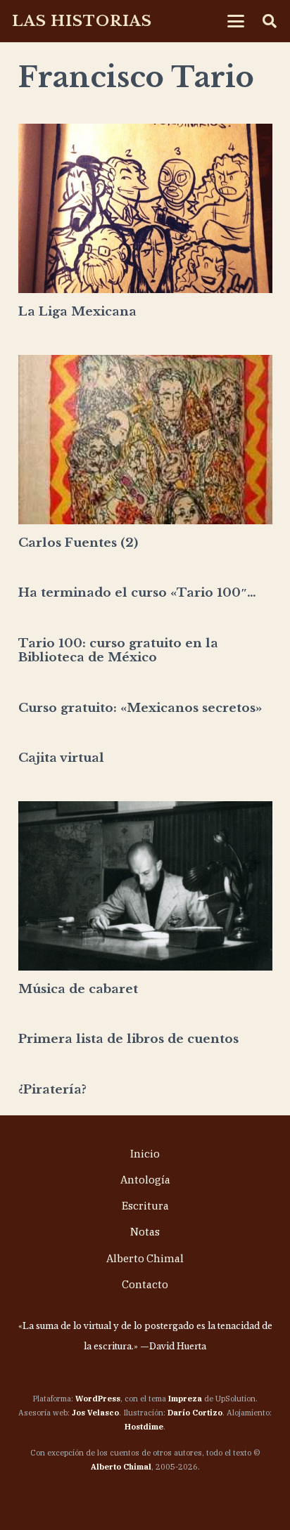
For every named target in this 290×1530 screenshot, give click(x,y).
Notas (145, 1231)
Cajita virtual (61, 758)
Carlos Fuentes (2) (78, 543)
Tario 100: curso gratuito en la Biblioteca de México (118, 650)
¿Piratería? (52, 1089)
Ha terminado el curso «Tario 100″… (137, 592)
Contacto (145, 1284)
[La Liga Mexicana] (145, 208)
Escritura (145, 1205)
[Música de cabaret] (145, 886)
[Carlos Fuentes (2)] (145, 439)
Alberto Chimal (145, 1258)
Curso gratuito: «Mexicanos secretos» (140, 708)
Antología (145, 1179)
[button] (236, 21)
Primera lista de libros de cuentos (128, 1039)
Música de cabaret (78, 989)
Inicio (145, 1153)
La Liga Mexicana (77, 311)
